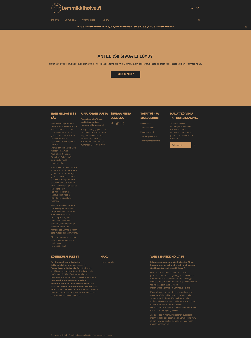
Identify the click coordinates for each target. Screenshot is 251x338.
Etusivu (55, 20)
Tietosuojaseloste (148, 136)
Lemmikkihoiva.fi (63, 335)
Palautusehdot (147, 132)
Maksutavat (145, 123)
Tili (199, 20)
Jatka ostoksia (125, 74)
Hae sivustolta (107, 262)
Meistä (106, 20)
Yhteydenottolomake (150, 140)
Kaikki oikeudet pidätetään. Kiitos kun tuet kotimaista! (91, 335)
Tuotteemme (89, 20)
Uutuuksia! (70, 20)
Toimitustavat (147, 127)
